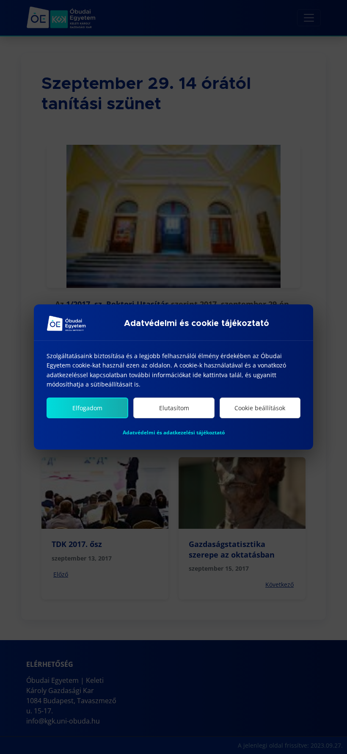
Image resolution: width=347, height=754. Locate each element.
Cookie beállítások (259, 408)
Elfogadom (87, 408)
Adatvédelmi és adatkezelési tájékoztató (174, 432)
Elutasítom (174, 408)
